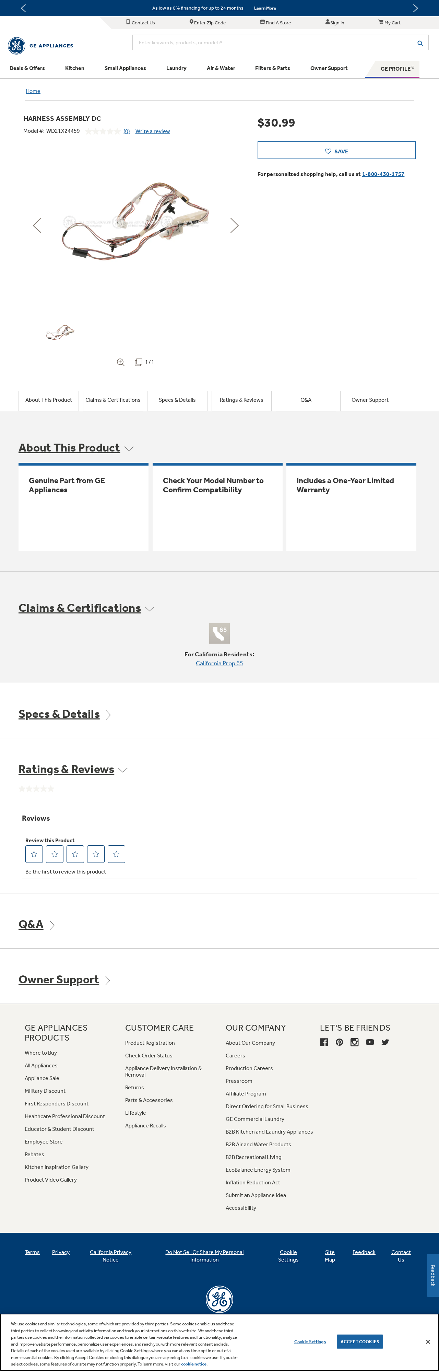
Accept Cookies (360, 1341)
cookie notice (193, 1364)
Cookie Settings (310, 1341)
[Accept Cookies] (428, 1341)
